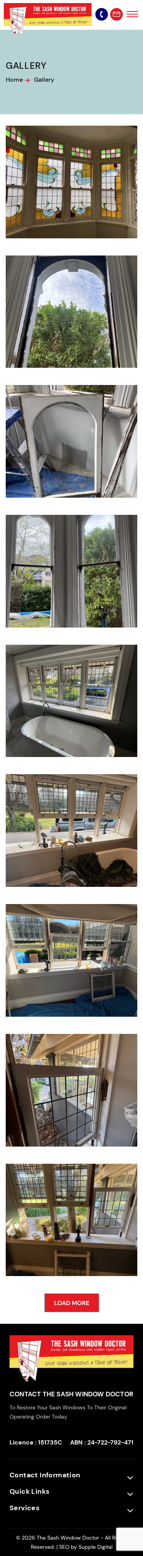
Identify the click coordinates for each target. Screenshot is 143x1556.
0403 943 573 (101, 14)
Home (14, 80)
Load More (71, 1303)
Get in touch (116, 14)
